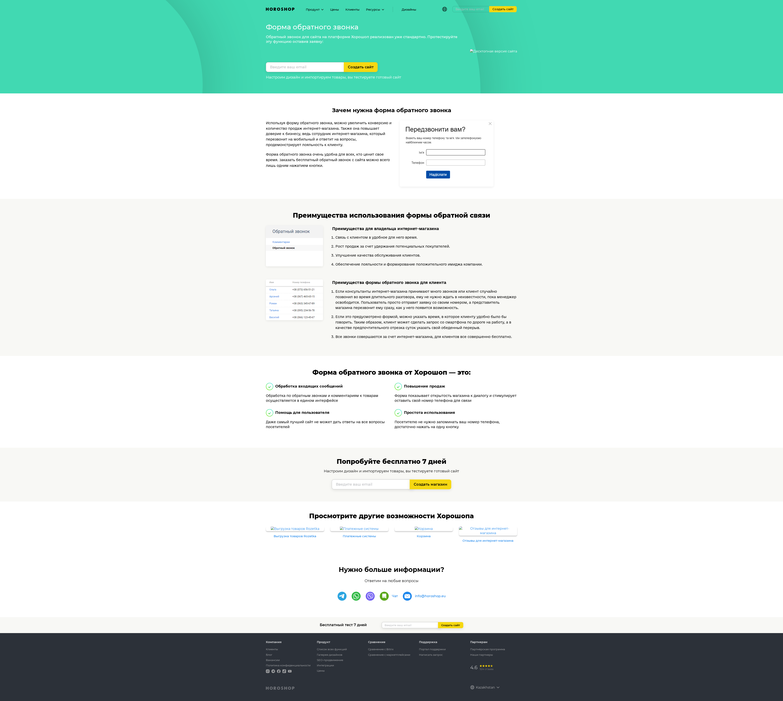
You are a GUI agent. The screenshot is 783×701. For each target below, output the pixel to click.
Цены (334, 9)
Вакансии (273, 660)
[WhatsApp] (356, 596)
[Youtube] (290, 671)
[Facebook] (279, 671)
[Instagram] (268, 671)
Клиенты (352, 9)
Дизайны (409, 9)
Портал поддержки (432, 649)
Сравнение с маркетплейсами (389, 654)
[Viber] (370, 596)
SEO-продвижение (330, 660)
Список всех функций (332, 649)
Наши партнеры (481, 654)
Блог (269, 654)
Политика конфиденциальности (288, 665)
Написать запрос (431, 654)
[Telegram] (342, 596)
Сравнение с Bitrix (381, 649)
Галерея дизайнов (329, 654)
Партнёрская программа (487, 649)
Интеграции (325, 665)
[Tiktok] (284, 671)
